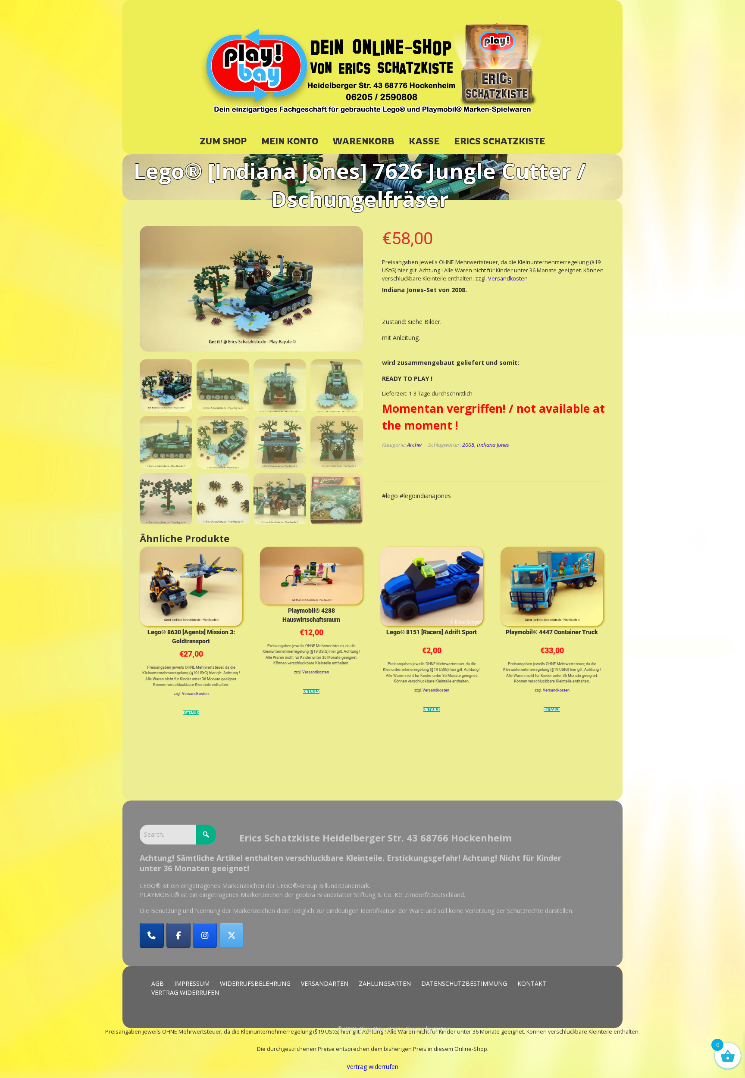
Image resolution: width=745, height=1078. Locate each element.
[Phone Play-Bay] (152, 935)
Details (191, 713)
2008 (468, 445)
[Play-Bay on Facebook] (178, 935)
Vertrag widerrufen (372, 1066)
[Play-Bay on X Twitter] (231, 935)
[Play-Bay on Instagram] (205, 935)
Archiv (414, 445)
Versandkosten (508, 278)
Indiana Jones (493, 445)
